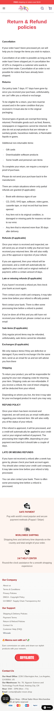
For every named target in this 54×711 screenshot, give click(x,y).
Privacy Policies (10, 593)
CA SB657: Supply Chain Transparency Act (21, 601)
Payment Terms (10, 617)
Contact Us (8, 625)
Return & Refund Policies (14, 621)
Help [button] (49, 708)
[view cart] (50, 8)
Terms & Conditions (11, 589)
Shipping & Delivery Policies (15, 614)
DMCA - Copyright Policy (14, 597)
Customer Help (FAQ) (12, 629)
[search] (42, 8)
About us (7, 585)
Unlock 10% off (5, 698)
